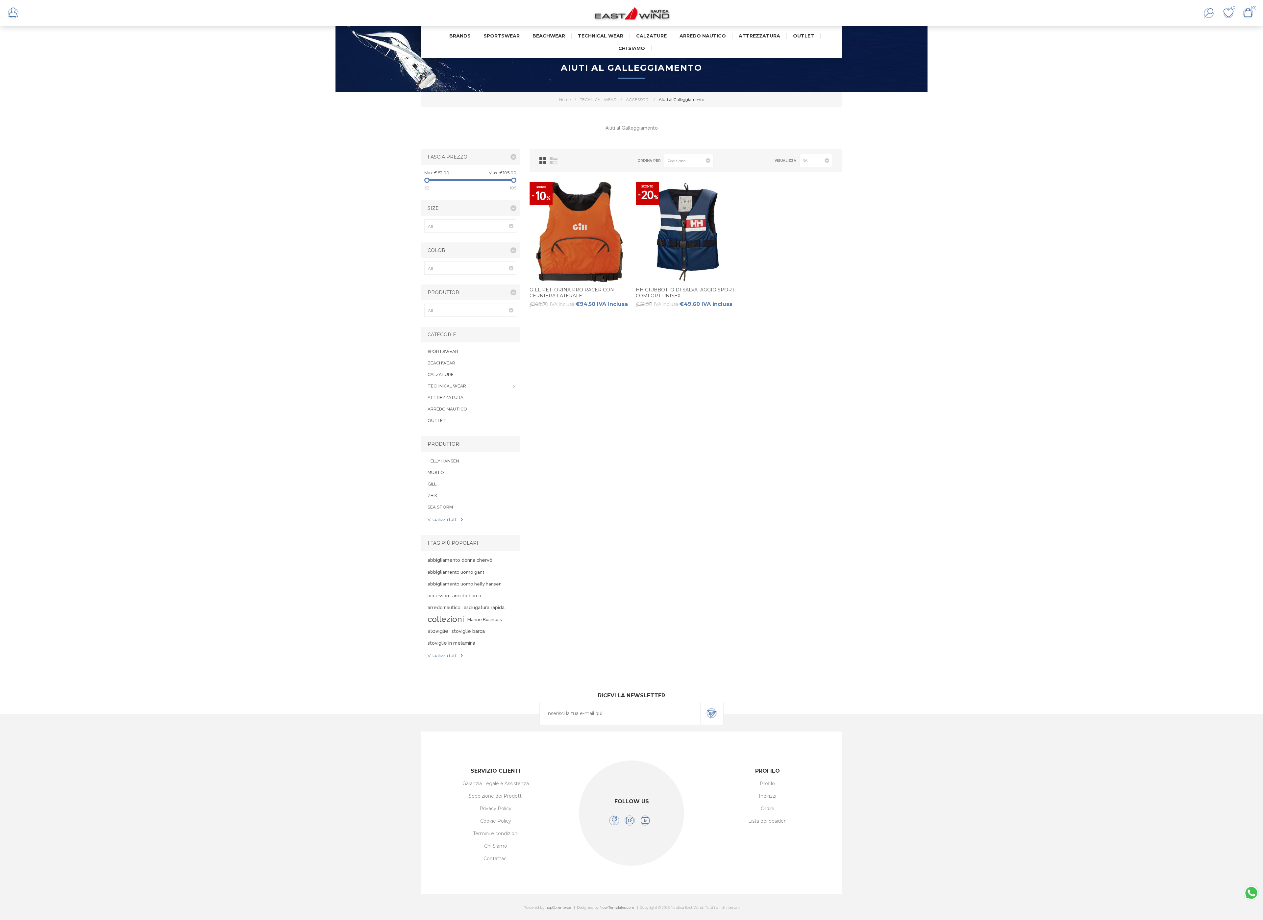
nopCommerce (558, 907)
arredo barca (466, 595)
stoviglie (438, 631)
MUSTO (436, 472)
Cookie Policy (495, 821)
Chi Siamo (495, 846)
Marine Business (484, 619)
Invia (711, 713)
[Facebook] (614, 820)
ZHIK (432, 495)
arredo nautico (444, 607)
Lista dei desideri (767, 821)
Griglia (542, 160)
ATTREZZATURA (445, 397)
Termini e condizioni (495, 833)
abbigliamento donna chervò (460, 560)
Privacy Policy (495, 808)
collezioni (446, 619)
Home (565, 99)
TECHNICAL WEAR (447, 386)
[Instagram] (629, 820)
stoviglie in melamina (451, 643)
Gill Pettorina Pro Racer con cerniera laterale (572, 293)
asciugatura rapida (484, 607)
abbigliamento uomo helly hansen (465, 583)
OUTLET (437, 420)
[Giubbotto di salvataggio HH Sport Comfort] (686, 232)
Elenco (553, 160)
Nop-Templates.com (617, 907)
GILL (432, 484)
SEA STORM (440, 507)
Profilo (767, 783)
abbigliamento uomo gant (456, 572)
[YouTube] (645, 820)
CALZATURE (441, 374)
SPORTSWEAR (443, 351)
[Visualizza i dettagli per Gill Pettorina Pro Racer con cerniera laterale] (580, 232)
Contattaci (495, 858)
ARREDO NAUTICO (447, 409)
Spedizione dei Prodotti (496, 796)
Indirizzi (767, 796)
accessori (438, 595)
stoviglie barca (468, 631)
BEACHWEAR (441, 363)
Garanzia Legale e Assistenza (495, 783)
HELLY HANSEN (443, 461)
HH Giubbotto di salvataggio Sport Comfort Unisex (685, 293)
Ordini (767, 808)
